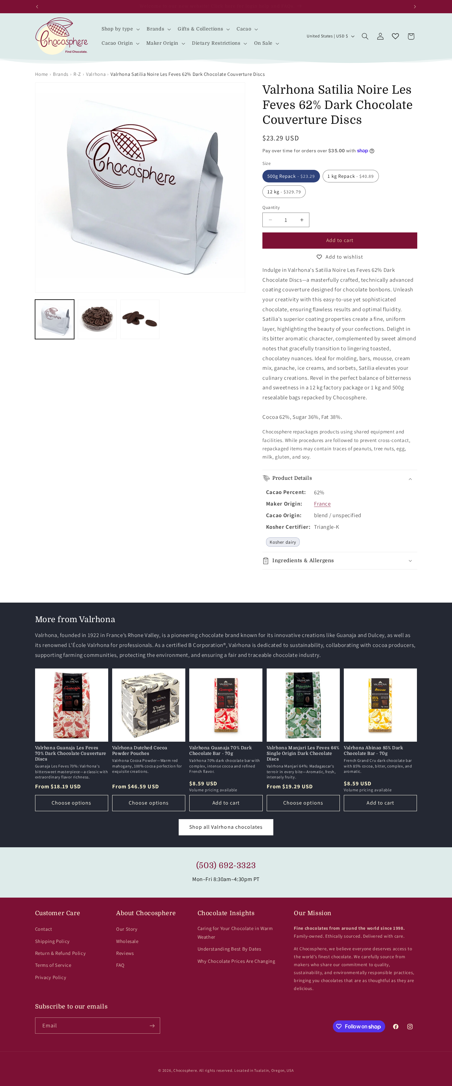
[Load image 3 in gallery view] (140, 319)
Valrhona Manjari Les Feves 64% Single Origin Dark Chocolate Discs (303, 753)
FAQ (120, 965)
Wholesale (127, 941)
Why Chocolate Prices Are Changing (236, 961)
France (322, 503)
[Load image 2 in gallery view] (97, 319)
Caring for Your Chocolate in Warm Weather (235, 932)
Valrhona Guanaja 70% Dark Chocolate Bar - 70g (220, 750)
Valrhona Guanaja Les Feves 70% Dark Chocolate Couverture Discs (70, 753)
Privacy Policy (51, 977)
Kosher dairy (283, 542)
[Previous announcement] (37, 6)
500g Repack (291, 176)
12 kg (284, 191)
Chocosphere (185, 1070)
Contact (43, 929)
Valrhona (96, 74)
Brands (60, 74)
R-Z (77, 74)
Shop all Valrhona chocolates (226, 826)
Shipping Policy (52, 941)
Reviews (125, 953)
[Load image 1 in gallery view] (54, 319)
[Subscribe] (151, 1025)
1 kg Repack (351, 176)
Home (41, 74)
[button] (120, 29)
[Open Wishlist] (395, 36)
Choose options (72, 802)
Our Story (127, 929)
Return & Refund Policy (60, 953)
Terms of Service (53, 965)
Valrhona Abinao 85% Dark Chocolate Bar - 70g (373, 750)
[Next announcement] (415, 6)
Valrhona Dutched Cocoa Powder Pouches (139, 750)
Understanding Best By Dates (229, 949)
